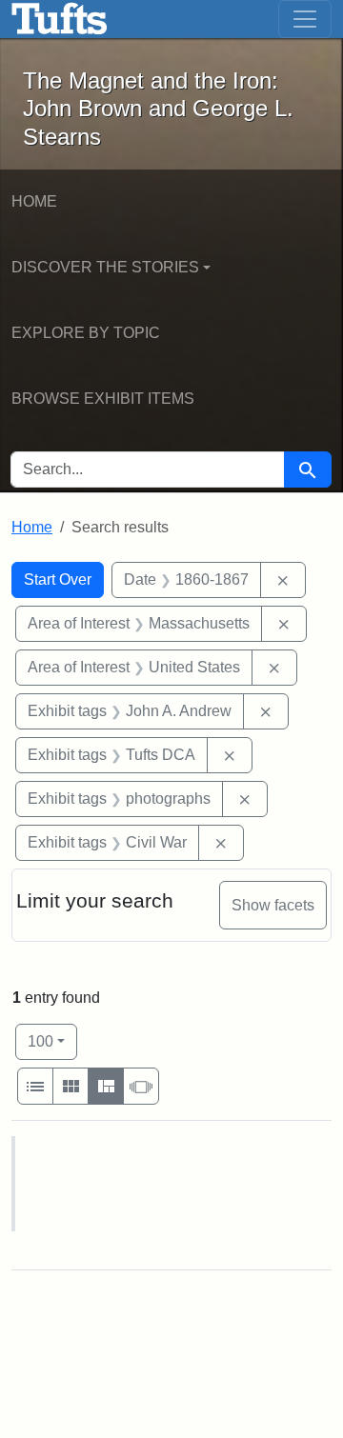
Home (34, 201)
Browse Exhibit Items (102, 398)
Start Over (57, 579)
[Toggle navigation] (305, 19)
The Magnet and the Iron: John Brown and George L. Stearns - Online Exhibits (59, 19)
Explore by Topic (85, 333)
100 (52, 1040)
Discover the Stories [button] (105, 267)
